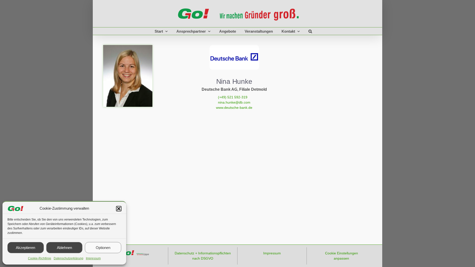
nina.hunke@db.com (234, 102)
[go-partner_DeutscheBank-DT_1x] (234, 47)
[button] (118, 208)
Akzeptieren (25, 247)
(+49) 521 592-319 (234, 97)
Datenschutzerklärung (68, 258)
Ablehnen (64, 247)
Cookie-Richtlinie (39, 258)
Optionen (103, 247)
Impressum (93, 258)
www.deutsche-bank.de (234, 108)
